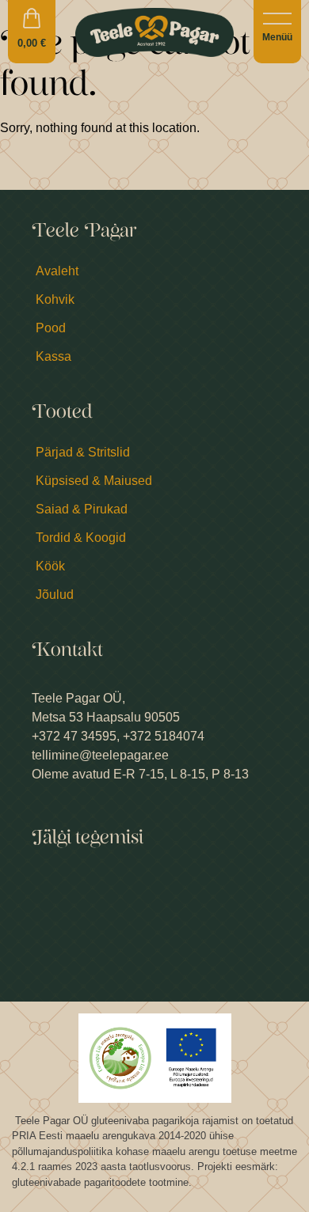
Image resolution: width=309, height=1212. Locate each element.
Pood (51, 328)
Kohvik (55, 299)
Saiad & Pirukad (82, 509)
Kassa (53, 356)
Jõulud (55, 594)
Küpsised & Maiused (94, 480)
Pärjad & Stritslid (83, 452)
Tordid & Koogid (81, 537)
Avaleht (57, 271)
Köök (50, 566)
